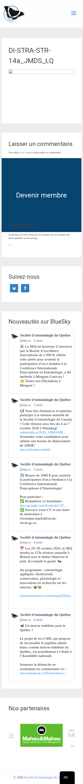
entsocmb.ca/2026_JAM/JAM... (42, 432)
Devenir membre (41, 195)
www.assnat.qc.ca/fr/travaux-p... (43, 673)
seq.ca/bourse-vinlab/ (35, 449)
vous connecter (26, 152)
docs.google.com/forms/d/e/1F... (43, 505)
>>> (11, 245)
